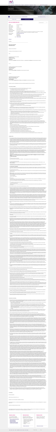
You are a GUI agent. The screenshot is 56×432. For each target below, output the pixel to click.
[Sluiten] (47, 17)
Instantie (10, 24)
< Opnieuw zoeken (14, 19)
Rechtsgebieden (11, 29)
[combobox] (43, 22)
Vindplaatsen (10, 34)
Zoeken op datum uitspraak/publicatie (14, 419)
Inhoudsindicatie (11, 31)
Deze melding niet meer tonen (41, 16)
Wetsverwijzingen (11, 33)
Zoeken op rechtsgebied (13, 421)
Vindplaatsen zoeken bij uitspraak (14, 422)
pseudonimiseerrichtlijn (24, 16)
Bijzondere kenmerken (11, 30)
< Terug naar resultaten (27, 19)
